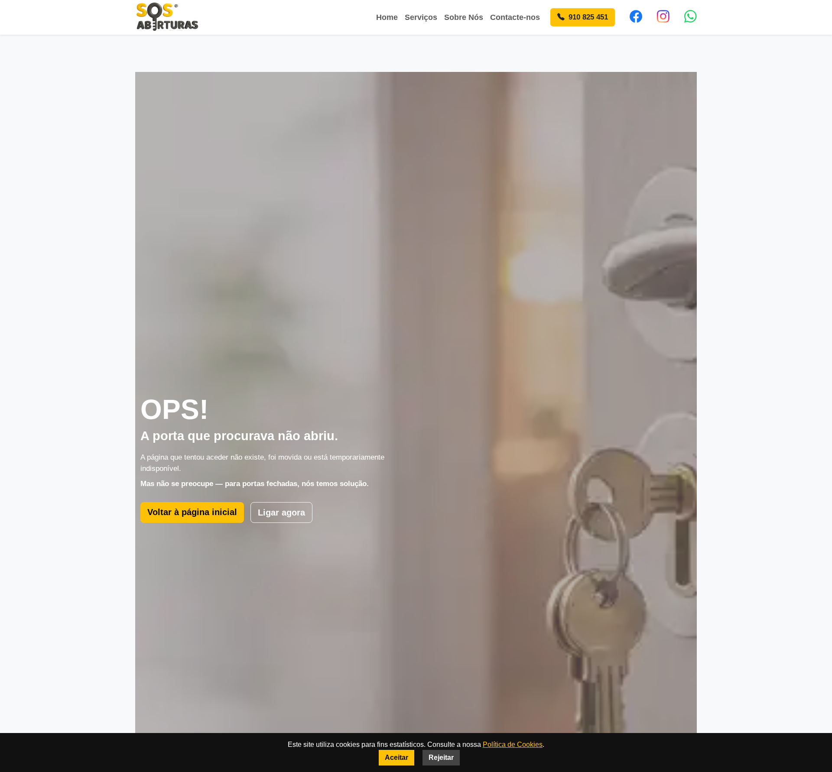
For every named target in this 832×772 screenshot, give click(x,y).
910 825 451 (587, 17)
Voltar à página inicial (192, 512)
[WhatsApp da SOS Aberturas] (690, 17)
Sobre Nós (463, 17)
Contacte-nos (515, 17)
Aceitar (396, 757)
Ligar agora (281, 512)
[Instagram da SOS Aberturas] (663, 17)
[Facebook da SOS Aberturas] (636, 17)
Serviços (421, 17)
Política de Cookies (513, 744)
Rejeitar (441, 757)
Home (387, 17)
